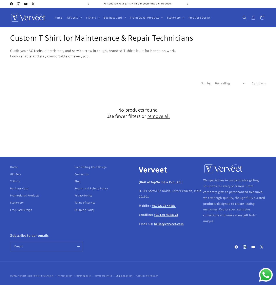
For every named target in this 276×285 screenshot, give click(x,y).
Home (14, 167)
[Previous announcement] (88, 4)
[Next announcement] (187, 4)
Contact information (147, 275)
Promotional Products (24, 195)
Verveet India (25, 275)
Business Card (19, 188)
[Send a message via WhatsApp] (266, 275)
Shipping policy (124, 275)
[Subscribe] (78, 246)
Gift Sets (15, 174)
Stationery (17, 202)
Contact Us (82, 174)
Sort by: (206, 83)
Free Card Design (21, 210)
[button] (74, 17)
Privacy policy (65, 275)
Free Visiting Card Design (91, 167)
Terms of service (85, 202)
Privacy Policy (83, 195)
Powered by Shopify (43, 275)
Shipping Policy (85, 210)
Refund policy (83, 275)
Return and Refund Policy (91, 188)
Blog (77, 181)
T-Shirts (15, 181)
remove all (158, 116)
